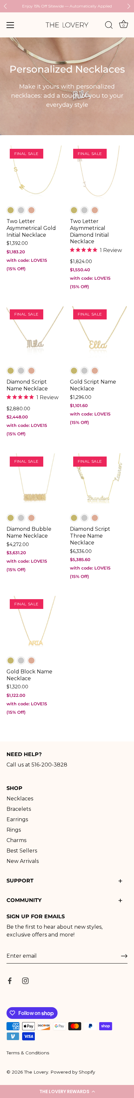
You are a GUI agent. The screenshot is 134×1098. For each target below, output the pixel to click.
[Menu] (10, 25)
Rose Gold (31, 210)
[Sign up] (124, 956)
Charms (16, 840)
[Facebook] (10, 980)
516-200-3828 (49, 765)
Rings (14, 830)
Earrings (17, 819)
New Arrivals (23, 861)
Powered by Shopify (72, 1072)
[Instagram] (25, 980)
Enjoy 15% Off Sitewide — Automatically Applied (67, 6)
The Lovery (36, 1072)
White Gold (21, 210)
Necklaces (20, 798)
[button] (67, 1091)
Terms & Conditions (28, 1052)
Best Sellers (22, 851)
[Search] (109, 26)
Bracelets (19, 809)
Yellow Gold (10, 210)
